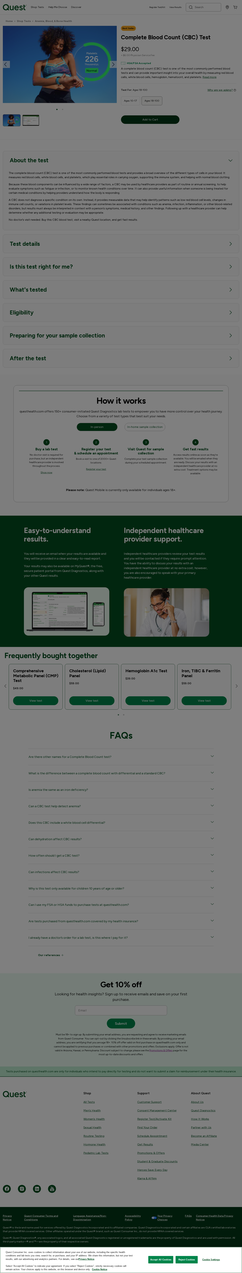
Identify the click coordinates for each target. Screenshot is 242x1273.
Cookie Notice (99, 1269)
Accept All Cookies (160, 1259)
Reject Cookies (186, 1259)
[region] (121, 1260)
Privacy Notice (86, 1259)
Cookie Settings (211, 1259)
